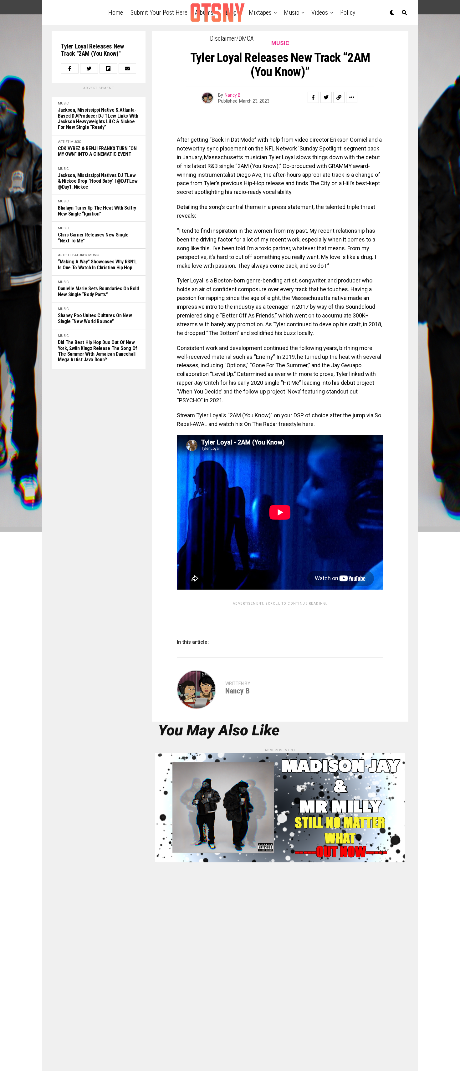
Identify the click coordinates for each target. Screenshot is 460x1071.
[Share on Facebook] (70, 68)
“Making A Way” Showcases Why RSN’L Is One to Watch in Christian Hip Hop (97, 264)
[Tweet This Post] (89, 68)
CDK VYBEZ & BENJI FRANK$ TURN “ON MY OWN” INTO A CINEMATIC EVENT (97, 151)
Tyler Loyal (281, 157)
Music (63, 103)
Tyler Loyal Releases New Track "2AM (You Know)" (92, 50)
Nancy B (233, 95)
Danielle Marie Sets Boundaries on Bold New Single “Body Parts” (98, 291)
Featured (78, 255)
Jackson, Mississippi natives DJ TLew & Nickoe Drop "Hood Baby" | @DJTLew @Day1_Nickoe (98, 181)
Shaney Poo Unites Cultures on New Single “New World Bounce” (95, 318)
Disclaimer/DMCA (231, 38)
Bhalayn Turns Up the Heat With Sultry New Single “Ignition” (97, 210)
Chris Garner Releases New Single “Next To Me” (93, 237)
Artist (63, 142)
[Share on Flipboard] (108, 68)
